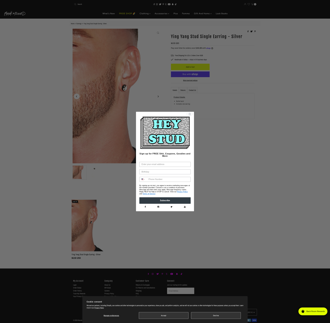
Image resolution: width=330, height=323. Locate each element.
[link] (145, 207)
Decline (216, 315)
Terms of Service (149, 194)
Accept (163, 315)
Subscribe (165, 200)
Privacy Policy (99, 308)
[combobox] (143, 179)
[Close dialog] (190, 114)
